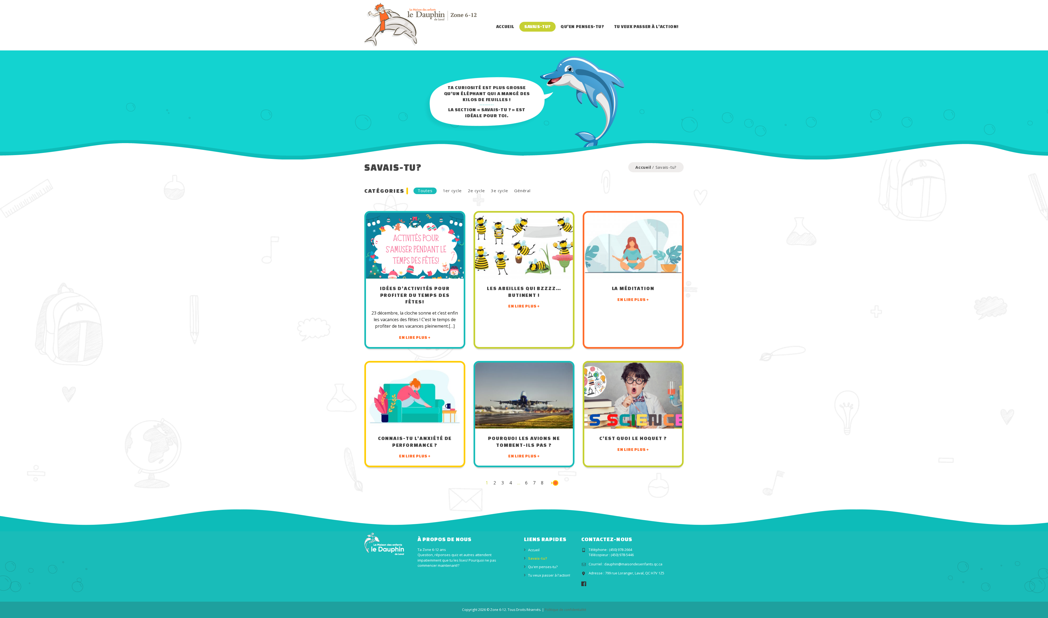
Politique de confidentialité (565, 609)
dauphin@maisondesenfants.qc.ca (633, 564)
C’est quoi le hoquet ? (633, 438)
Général (522, 190)
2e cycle (476, 190)
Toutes (425, 190)
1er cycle (452, 190)
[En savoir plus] (415, 246)
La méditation (633, 288)
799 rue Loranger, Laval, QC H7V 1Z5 (634, 573)
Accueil (505, 26)
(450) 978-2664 (620, 549)
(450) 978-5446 (622, 554)
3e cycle (499, 190)
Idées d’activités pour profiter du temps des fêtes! (415, 294)
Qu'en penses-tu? (582, 26)
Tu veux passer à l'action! (646, 26)
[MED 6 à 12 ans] (420, 24)
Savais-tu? (537, 26)
